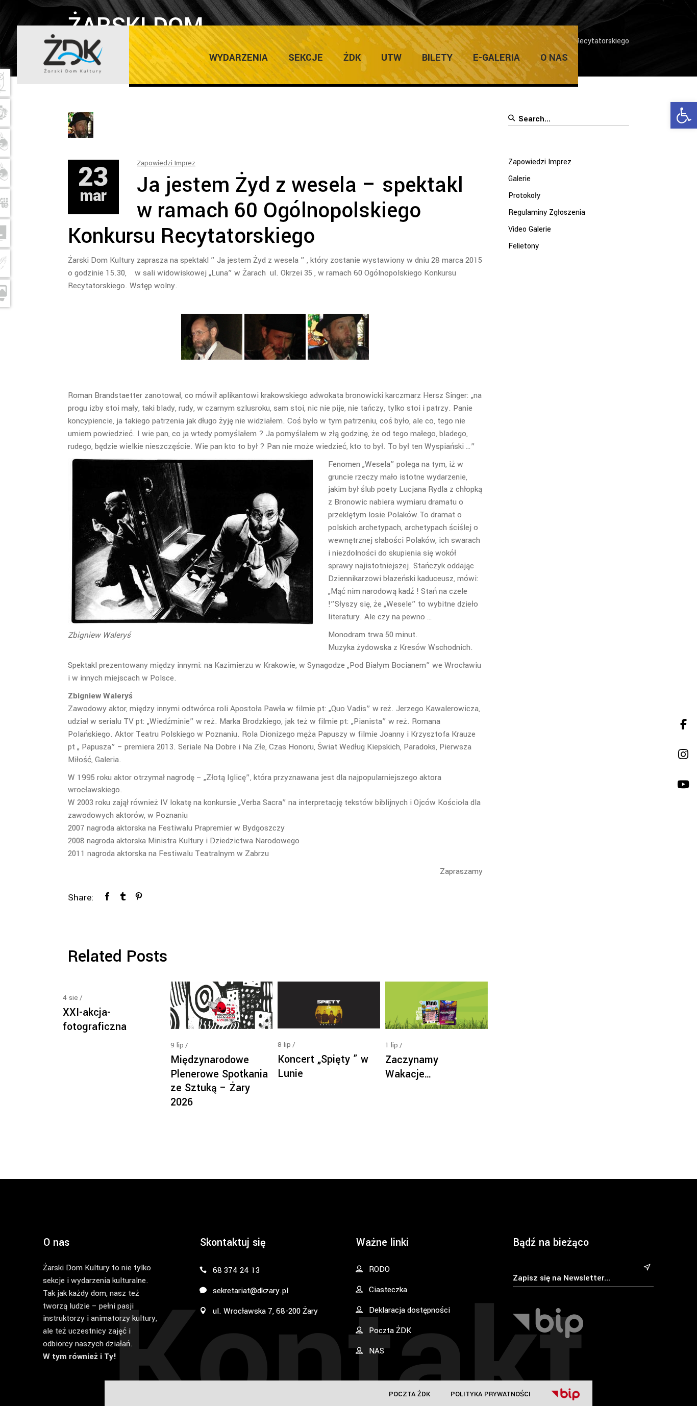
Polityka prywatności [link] (491, 1394)
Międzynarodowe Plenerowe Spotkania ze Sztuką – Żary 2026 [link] (219, 1081)
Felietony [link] (523, 246)
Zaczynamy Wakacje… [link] (411, 1067)
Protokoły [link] (524, 195)
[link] (683, 115)
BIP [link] (565, 1394)
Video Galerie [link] (529, 229)
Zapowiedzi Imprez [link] (166, 163)
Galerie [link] (519, 178)
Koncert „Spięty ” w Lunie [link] (323, 1066)
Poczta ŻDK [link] (409, 1394)
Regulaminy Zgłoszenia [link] (546, 212)
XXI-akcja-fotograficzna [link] (95, 1019)
